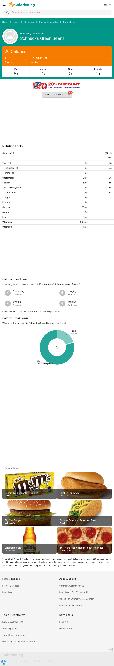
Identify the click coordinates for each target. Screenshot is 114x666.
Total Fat (6, 163)
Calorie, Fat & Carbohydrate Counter (76, 599)
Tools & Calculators (14, 614)
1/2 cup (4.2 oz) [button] (39, 58)
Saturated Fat (11, 168)
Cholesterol (8, 178)
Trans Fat (9, 173)
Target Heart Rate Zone (13, 635)
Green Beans (69, 22)
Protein (6, 202)
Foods (16, 22)
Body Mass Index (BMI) (13, 622)
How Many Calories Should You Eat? (19, 641)
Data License (65, 628)
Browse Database (10, 586)
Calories (6, 153)
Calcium (6, 207)
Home (5, 22)
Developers (66, 614)
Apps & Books (67, 578)
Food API (63, 622)
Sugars (8, 197)
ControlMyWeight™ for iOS (71, 586)
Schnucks (29, 22)
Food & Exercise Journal (70, 605)
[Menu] (4, 4)
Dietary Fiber (11, 192)
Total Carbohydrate (11, 187)
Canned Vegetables (48, 22)
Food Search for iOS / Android (73, 592)
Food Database (11, 578)
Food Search (8, 592)
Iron (4, 217)
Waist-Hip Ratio (9, 628)
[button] (107, 4)
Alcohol (6, 212)
